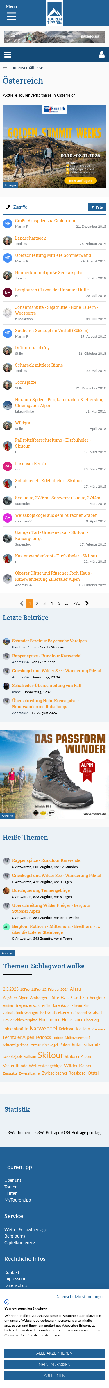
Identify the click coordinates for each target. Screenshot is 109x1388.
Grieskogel (79, 1012)
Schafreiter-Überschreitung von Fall (46, 685)
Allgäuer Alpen (15, 997)
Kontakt (11, 1272)
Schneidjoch (12, 1057)
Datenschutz (16, 1285)
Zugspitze (10, 1073)
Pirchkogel (50, 1045)
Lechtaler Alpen (18, 1037)
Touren (10, 1186)
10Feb (25, 989)
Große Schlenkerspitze (20, 1020)
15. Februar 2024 (55, 989)
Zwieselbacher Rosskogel (64, 1072)
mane (16, 692)
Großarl (95, 1012)
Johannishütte (15, 1028)
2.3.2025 (11, 989)
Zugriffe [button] (20, 207)
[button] (8, 54)
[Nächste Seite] (87, 603)
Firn (86, 1005)
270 (76, 603)
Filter (99, 207)
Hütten (10, 1193)
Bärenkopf (60, 1005)
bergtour (97, 997)
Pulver (64, 1044)
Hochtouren (49, 1019)
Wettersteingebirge (45, 1065)
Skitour (50, 1055)
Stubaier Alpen (78, 1056)
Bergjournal (15, 1235)
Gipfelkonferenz (19, 1242)
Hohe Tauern (73, 1019)
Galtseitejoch (13, 1012)
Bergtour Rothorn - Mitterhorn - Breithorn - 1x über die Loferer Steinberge (56, 929)
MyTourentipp (17, 1199)
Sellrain (30, 1056)
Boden (8, 1005)
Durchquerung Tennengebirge (41, 890)
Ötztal (93, 1072)
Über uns (13, 1180)
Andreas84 (20, 662)
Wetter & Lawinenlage (25, 1229)
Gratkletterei (58, 1012)
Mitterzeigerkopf (15, 1045)
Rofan (77, 1044)
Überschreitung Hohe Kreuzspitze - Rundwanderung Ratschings (45, 703)
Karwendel (43, 1028)
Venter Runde (15, 1065)
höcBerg (92, 1020)
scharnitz (92, 1044)
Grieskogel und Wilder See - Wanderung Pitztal (56, 670)
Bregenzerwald (28, 1005)
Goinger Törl (35, 1012)
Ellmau (77, 1005)
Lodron (57, 1037)
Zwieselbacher (30, 1073)
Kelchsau (66, 1028)
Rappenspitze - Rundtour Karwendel (46, 656)
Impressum (14, 1278)
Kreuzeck (99, 1029)
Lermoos (43, 1037)
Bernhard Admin (24, 647)
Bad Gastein (74, 997)
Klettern (83, 1028)
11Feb (36, 989)
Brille (46, 1005)
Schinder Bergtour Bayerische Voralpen (49, 640)
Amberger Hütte (44, 997)
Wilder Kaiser (78, 1065)
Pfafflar (34, 1045)
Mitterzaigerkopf (77, 1037)
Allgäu (75, 989)
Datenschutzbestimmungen (80, 1296)
